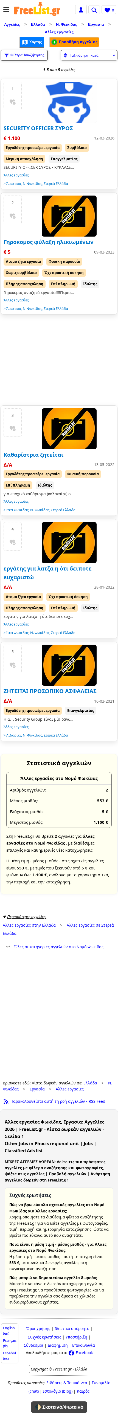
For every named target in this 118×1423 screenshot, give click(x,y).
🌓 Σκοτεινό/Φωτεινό (59, 1407)
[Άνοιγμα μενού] (6, 9)
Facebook (84, 1352)
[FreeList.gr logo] (37, 9)
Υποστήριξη (76, 1337)
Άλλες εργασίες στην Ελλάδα (29, 925)
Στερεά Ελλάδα (56, 183)
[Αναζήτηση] (94, 9)
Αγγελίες (12, 24)
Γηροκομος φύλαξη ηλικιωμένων (49, 242)
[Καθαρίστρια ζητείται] (69, 428)
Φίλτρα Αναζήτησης (26, 55)
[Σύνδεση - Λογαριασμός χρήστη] (81, 9)
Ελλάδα (38, 24)
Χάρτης (35, 42)
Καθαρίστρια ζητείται (33, 454)
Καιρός (83, 1391)
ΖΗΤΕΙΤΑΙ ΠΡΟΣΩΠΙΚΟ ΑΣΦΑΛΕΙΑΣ (50, 691)
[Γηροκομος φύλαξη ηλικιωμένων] (69, 216)
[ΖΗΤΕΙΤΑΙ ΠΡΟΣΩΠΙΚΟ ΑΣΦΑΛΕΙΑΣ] (69, 665)
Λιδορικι (13, 735)
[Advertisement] (59, 361)
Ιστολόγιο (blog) (57, 1391)
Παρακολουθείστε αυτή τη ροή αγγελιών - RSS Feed (57, 1101)
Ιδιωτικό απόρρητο (72, 1328)
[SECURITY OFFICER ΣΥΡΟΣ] (69, 102)
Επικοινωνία (83, 1345)
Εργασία (96, 24)
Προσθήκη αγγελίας (77, 41)
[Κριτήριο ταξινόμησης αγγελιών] (89, 55)
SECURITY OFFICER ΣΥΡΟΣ (38, 128)
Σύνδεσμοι (33, 1345)
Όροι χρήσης (38, 1328)
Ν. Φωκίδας (66, 24)
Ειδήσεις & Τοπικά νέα (66, 1382)
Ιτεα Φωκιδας (17, 509)
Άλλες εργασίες (59, 32)
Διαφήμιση (58, 1345)
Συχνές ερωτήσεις (44, 1337)
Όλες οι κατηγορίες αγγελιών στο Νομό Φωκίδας (54, 946)
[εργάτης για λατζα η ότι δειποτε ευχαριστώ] (69, 542)
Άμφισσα (13, 183)
